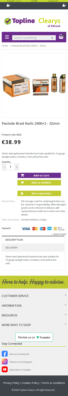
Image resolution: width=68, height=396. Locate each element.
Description (14, 239)
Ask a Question (41, 193)
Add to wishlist (41, 182)
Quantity (6, 161)
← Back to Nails (58, 234)
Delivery (11, 247)
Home (5, 45)
